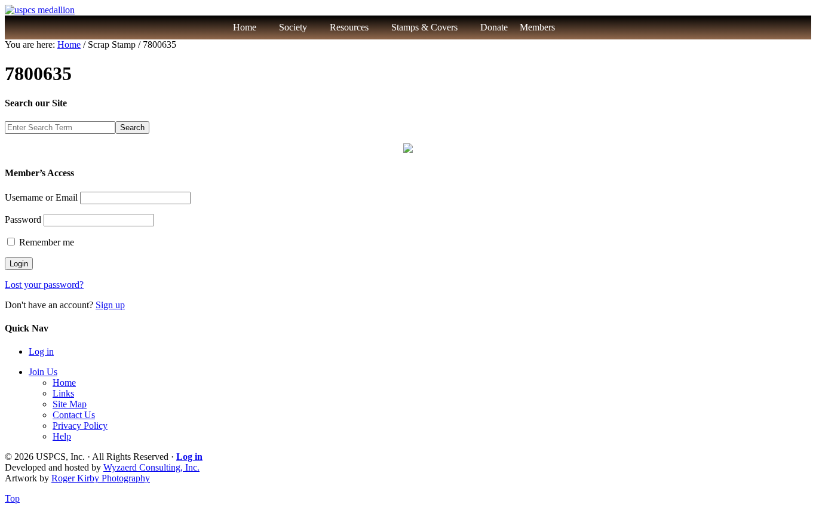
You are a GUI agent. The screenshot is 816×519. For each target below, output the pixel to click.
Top (12, 498)
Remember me (45, 242)
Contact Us (74, 415)
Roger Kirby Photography (100, 478)
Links (63, 393)
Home (244, 27)
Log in (41, 351)
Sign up (110, 305)
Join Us (43, 372)
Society (293, 27)
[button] (581, 27)
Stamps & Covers (424, 27)
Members (537, 27)
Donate (494, 27)
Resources (349, 27)
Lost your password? (44, 285)
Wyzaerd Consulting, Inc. (151, 467)
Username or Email (41, 197)
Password (23, 219)
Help (62, 436)
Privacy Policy (80, 425)
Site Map (70, 404)
